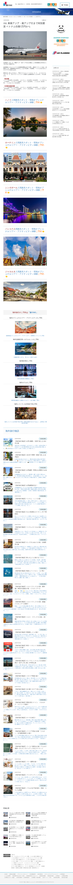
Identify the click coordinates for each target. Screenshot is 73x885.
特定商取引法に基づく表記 (18, 875)
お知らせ (44, 20)
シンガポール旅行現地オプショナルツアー (34, 859)
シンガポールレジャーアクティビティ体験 (34, 857)
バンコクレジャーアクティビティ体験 (31, 862)
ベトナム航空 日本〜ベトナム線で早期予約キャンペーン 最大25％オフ (39, 843)
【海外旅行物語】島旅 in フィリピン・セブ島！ (30, 571)
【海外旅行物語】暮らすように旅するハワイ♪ (29, 557)
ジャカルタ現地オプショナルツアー (18, 857)
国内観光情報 (43, 875)
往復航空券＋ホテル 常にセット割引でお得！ (25, 357)
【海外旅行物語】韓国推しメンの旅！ (27, 632)
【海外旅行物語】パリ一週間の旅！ (26, 761)
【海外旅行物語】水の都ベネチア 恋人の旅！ (29, 689)
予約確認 (66, 5)
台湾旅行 (58, 875)
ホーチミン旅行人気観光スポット (17, 866)
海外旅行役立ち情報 (27, 867)
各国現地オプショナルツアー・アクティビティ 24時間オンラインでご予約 (25, 335)
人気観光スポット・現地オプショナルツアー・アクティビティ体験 (24, 144)
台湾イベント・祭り (47, 877)
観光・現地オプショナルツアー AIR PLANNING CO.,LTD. (35, 881)
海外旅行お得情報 (19, 867)
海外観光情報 (43, 438)
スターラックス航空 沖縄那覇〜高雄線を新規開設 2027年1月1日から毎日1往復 (39, 814)
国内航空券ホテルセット (32, 875)
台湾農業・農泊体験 (36, 877)
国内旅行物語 (51, 875)
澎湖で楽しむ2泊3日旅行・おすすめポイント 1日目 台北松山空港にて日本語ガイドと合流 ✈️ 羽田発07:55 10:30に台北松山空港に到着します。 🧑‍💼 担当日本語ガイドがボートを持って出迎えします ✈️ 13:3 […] (25, 447)
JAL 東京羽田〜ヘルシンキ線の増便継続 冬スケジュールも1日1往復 (16, 829)
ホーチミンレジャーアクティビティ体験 (32, 864)
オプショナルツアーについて (51, 874)
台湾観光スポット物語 (9, 877)
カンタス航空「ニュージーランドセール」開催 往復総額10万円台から (16, 843)
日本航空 (43, 866)
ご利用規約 (62, 874)
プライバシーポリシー (23, 874)
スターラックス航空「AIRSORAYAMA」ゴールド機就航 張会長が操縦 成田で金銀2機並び (60, 74)
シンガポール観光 (14, 861)
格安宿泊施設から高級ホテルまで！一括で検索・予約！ (25, 400)
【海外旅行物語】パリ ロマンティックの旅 (28, 775)
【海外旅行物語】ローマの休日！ (25, 717)
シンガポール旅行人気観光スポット (18, 859)
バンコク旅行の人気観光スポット (17, 864)
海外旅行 (13, 867)
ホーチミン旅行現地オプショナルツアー (32, 866)
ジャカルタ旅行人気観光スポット (36, 856)
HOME (5, 874)
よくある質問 (7, 875)
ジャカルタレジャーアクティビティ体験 (21, 856)
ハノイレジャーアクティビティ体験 (26, 861)
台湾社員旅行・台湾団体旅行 (22, 877)
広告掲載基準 (33, 874)
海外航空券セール (35, 867)
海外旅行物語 (12, 431)
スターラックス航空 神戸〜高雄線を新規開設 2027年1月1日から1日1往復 (16, 814)
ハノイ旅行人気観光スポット (39, 861)
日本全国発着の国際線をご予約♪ (25, 378)
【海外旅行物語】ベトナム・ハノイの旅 (27, 498)
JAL (12, 856)
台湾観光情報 (66, 71)
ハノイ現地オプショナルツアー (17, 862)
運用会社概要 (12, 874)
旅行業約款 (40, 874)
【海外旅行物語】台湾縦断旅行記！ (26, 485)
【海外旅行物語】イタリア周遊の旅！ (27, 676)
